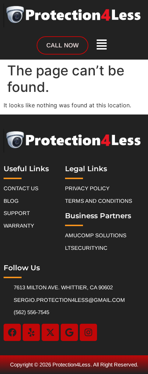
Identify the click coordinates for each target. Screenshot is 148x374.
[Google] (69, 332)
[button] (101, 45)
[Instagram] (88, 332)
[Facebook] (12, 332)
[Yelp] (31, 332)
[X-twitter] (50, 332)
